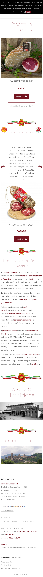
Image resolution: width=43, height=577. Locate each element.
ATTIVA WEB (23, 574)
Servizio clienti (6, 565)
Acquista (20, 96)
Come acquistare (7, 562)
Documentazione (7, 511)
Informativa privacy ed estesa (11, 568)
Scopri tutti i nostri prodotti (21, 106)
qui (25, 12)
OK (28, 12)
